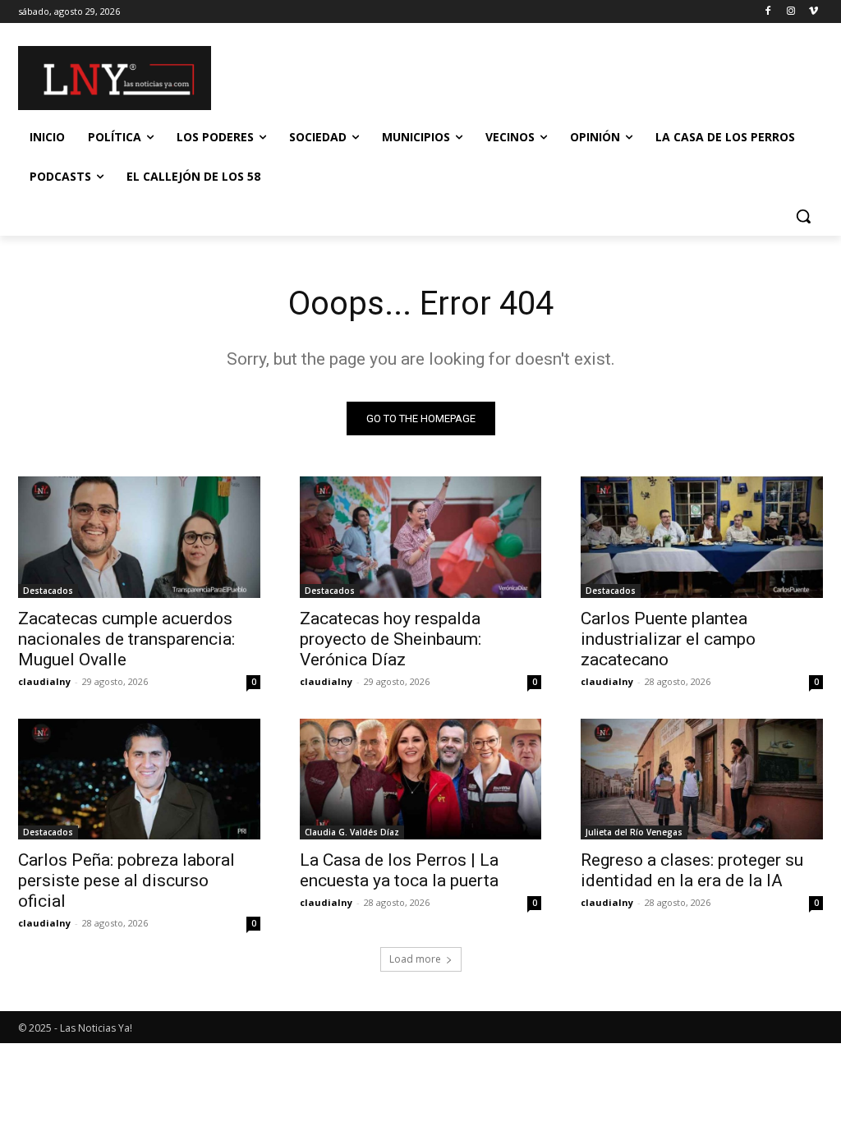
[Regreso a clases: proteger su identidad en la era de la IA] (702, 779)
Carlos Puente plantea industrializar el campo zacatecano (668, 639)
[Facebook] (768, 11)
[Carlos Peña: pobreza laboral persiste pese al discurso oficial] (139, 779)
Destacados (48, 590)
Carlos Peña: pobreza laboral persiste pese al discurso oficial (126, 880)
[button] (803, 216)
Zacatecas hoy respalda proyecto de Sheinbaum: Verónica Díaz (390, 639)
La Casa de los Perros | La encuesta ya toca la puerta (399, 870)
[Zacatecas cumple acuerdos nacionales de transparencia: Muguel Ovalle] (139, 536)
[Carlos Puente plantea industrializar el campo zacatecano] (702, 536)
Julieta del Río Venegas (634, 832)
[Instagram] (790, 11)
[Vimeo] (813, 11)
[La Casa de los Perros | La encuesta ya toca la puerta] (421, 779)
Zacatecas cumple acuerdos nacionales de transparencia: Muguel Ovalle (126, 639)
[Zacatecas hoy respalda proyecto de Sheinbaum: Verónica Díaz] (421, 536)
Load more (415, 959)
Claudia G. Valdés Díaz (352, 832)
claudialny (44, 681)
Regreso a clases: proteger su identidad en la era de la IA (692, 870)
